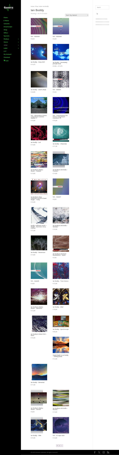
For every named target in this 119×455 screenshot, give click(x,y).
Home (6, 17)
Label (5, 48)
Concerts (6, 24)
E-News (6, 21)
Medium (6, 39)
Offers (6, 33)
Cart (7, 61)
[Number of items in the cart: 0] (97, 13)
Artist (5, 45)
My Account (7, 54)
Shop (5, 30)
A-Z (5, 51)
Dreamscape (8, 27)
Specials (6, 36)
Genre (6, 42)
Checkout (7, 57)
